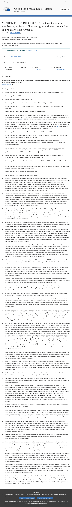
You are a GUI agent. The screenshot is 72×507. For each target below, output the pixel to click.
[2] (57, 126)
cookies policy (29, 503)
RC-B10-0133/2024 (31, 50)
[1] (21, 119)
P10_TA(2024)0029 (59, 69)
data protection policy (59, 501)
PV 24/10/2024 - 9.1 (40, 69)
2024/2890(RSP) (15, 33)
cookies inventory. (42, 503)
